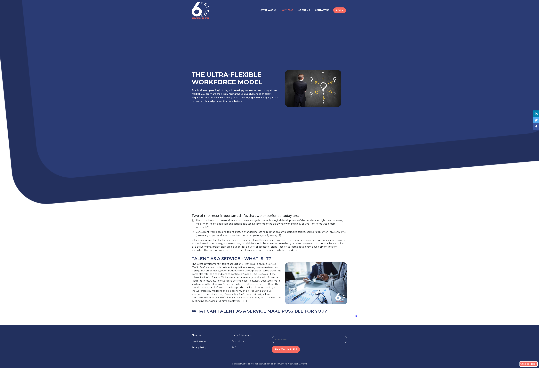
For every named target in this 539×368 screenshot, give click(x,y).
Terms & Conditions (242, 335)
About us (196, 335)
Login (339, 10)
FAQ (234, 347)
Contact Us (322, 10)
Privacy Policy (199, 347)
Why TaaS (287, 10)
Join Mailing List (285, 349)
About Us (304, 10)
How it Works (268, 10)
